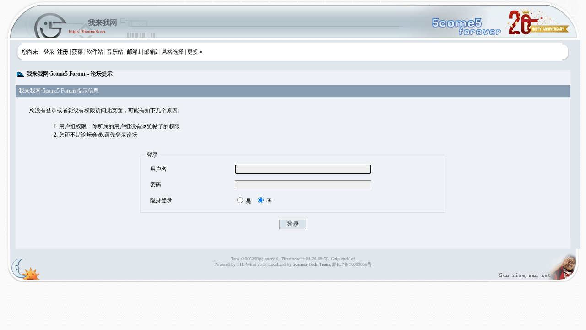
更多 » (194, 52)
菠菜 (77, 52)
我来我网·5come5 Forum (56, 74)
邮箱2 (151, 52)
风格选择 (173, 52)
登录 (48, 52)
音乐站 (115, 52)
